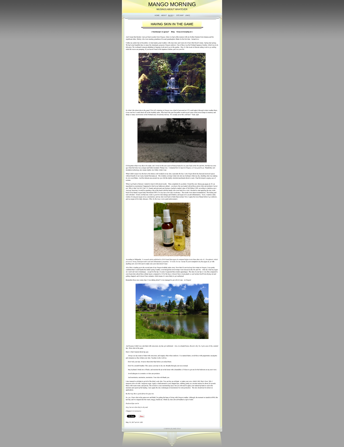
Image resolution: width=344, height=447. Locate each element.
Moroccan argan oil (204, 184)
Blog (173, 32)
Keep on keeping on (185, 32)
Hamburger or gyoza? (160, 32)
